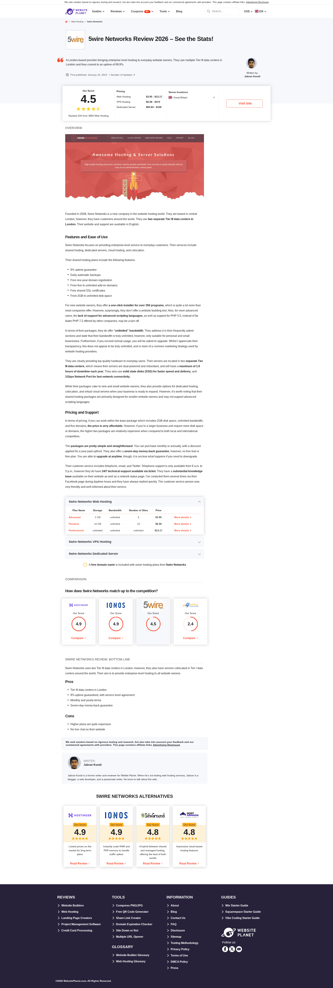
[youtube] (239, 949)
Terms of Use (179, 955)
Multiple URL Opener (129, 936)
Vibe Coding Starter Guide (242, 918)
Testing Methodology (184, 942)
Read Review (78, 863)
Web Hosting (69, 911)
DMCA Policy (179, 961)
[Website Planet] (66, 22)
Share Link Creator (128, 918)
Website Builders (72, 905)
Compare (77, 638)
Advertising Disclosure (257, 2)
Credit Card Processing (76, 930)
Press (174, 967)
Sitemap (176, 936)
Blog (174, 911)
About (175, 905)
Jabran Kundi (252, 76)
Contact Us (178, 918)
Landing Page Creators (76, 918)
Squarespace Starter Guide (243, 911)
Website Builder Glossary (132, 955)
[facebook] (225, 949)
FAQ (173, 924)
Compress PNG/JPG (129, 905)
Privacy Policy (180, 949)
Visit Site (245, 103)
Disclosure (178, 930)
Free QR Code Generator (132, 911)
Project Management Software (81, 924)
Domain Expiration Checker (134, 924)
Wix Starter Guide (236, 905)
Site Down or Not (127, 930)
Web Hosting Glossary (131, 961)
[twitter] (232, 949)
